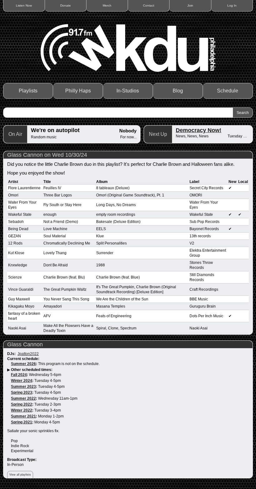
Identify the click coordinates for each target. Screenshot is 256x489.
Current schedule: (23, 359)
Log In (232, 5)
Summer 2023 (23, 386)
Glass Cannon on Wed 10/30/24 (47, 155)
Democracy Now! (198, 130)
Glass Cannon (25, 344)
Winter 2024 (21, 380)
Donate (65, 5)
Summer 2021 (23, 416)
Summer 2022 (23, 398)
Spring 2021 (21, 422)
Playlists (28, 90)
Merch (107, 5)
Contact (148, 5)
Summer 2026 (23, 364)
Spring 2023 (21, 392)
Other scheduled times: (31, 370)
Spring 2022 (21, 404)
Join (190, 5)
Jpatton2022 (28, 354)
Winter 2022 (21, 410)
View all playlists (20, 474)
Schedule (227, 90)
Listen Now (24, 5)
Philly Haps (78, 90)
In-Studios (127, 90)
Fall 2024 (19, 375)
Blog (178, 90)
